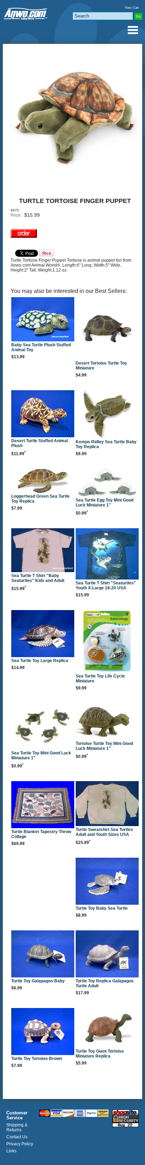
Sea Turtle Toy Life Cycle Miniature (100, 678)
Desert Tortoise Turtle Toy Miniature (101, 366)
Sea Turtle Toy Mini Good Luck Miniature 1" (41, 755)
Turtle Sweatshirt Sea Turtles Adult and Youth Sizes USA (104, 832)
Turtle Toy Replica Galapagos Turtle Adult (105, 983)
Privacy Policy (19, 1143)
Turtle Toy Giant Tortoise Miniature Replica (100, 1054)
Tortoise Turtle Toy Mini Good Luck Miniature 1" (104, 746)
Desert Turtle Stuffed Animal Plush (39, 443)
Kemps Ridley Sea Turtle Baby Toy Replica (106, 444)
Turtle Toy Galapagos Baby (38, 981)
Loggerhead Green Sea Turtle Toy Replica (40, 499)
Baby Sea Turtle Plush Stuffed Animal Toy (41, 347)
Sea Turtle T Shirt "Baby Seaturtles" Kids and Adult (37, 578)
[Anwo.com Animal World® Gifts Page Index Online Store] (26, 12)
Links (11, 1150)
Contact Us (16, 1136)
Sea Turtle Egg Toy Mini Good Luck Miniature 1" (104, 503)
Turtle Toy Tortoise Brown (36, 1058)
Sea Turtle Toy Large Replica (39, 660)
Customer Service (16, 1115)
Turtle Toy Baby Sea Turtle (102, 908)
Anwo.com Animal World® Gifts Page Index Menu (132, 30)
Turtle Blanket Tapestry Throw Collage (41, 834)
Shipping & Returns (16, 1127)
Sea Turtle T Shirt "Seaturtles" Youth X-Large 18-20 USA (106, 585)
